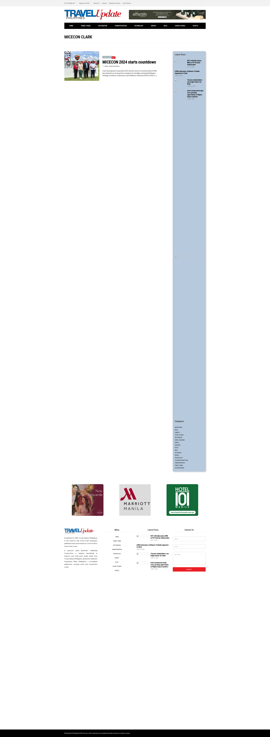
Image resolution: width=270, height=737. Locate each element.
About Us (97, 3)
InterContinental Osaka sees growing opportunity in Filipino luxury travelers (195, 94)
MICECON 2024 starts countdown (129, 62)
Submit (189, 569)
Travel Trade (86, 26)
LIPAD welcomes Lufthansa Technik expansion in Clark (187, 72)
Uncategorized (179, 468)
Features (177, 445)
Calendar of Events (114, 3)
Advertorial (178, 427)
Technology (138, 26)
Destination (102, 26)
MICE (176, 450)
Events (153, 26)
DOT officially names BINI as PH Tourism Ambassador (194, 63)
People (195, 26)
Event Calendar (180, 440)
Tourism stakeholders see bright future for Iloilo (194, 82)
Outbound (178, 452)
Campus (177, 432)
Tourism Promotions (181, 460)
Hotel (176, 447)
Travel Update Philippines (111, 66)
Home (71, 26)
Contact (104, 3)
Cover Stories (126, 3)
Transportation (121, 26)
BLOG (165, 26)
